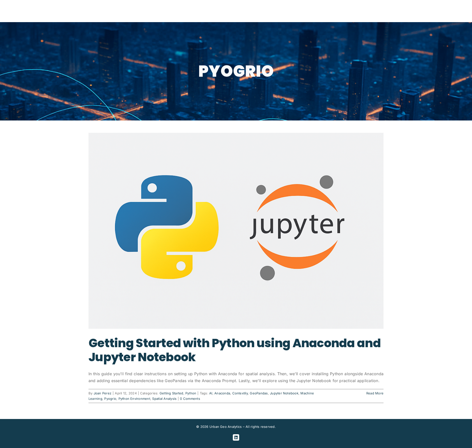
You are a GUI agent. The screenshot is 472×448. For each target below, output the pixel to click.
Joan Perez (102, 393)
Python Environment (134, 399)
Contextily (240, 393)
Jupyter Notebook (284, 393)
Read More (375, 393)
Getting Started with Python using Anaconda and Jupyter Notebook (234, 350)
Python (190, 393)
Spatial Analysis (164, 399)
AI (210, 393)
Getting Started (171, 393)
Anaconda (222, 393)
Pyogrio (110, 399)
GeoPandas (259, 393)
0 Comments (190, 399)
